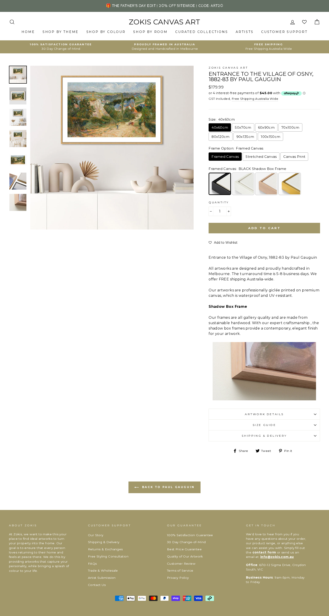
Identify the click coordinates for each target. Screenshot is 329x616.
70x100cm (290, 127)
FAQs (92, 563)
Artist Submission (102, 577)
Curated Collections (201, 32)
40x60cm (220, 127)
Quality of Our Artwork (185, 556)
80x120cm (221, 136)
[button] (223, 242)
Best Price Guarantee (184, 549)
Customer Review (181, 563)
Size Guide (264, 425)
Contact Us (97, 585)
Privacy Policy (178, 577)
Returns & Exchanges (105, 549)
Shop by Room (150, 32)
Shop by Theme (61, 32)
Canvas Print (294, 156)
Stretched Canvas (261, 156)
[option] (61, 47)
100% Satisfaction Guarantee (190, 535)
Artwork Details (264, 414)
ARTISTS (245, 32)
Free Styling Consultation (108, 556)
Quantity (219, 202)
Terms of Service (180, 570)
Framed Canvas (225, 156)
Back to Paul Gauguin (168, 487)
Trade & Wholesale (103, 570)
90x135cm (245, 136)
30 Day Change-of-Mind (186, 542)
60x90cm (266, 127)
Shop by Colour (106, 32)
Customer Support (284, 32)
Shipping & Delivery (264, 435)
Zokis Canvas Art (164, 22)
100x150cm (270, 136)
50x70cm (243, 127)
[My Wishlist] (304, 22)
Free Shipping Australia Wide (255, 98)
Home (28, 32)
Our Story (95, 535)
